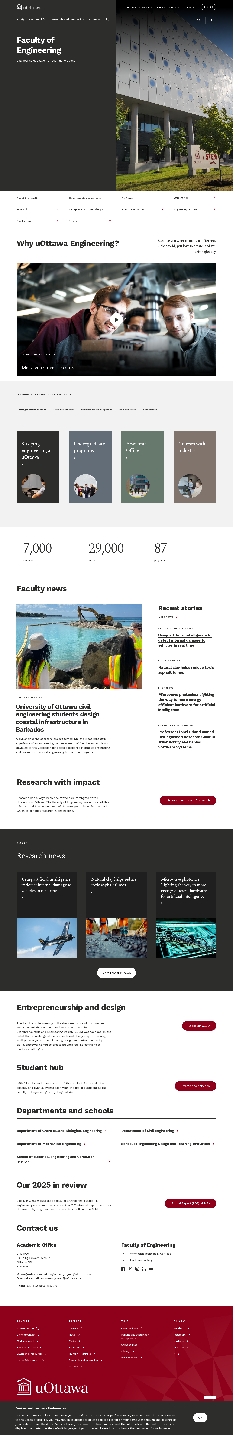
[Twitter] (130, 1269)
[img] (29, 7)
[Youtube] (151, 1269)
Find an (25, 1341)
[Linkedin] (144, 1269)
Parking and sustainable (135, 1336)
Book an (129, 1357)
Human (80, 1353)
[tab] (31, 411)
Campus (129, 1328)
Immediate (28, 1360)
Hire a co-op (29, 1347)
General (26, 1334)
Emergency (29, 1353)
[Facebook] (123, 1269)
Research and (83, 1360)
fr (198, 20)
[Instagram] (137, 1269)
